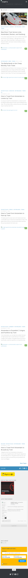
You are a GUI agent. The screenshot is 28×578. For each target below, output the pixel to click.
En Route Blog (4, 90)
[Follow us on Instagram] (26, 468)
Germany (11, 26)
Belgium (3, 443)
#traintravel (14, 510)
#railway (9, 510)
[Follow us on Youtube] (24, 468)
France (11, 209)
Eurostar (11, 90)
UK (1, 92)
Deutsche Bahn (5, 26)
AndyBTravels (14, 502)
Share (25, 520)
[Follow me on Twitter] (20, 468)
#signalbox (18, 509)
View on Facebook (20, 520)
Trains (2, 28)
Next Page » (23, 463)
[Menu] (26, 1)
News (23, 26)
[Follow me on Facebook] (22, 468)
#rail (22, 509)
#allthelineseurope (11, 509)
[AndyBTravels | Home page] (5, 1)
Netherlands (18, 26)
